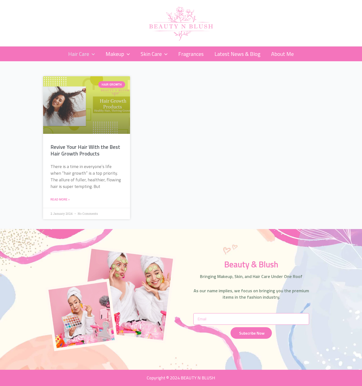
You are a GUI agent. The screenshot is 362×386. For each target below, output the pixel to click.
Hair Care (78, 54)
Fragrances (191, 54)
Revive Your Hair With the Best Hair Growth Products (85, 150)
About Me (282, 54)
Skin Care (151, 54)
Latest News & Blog (237, 54)
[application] (92, 53)
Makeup (115, 54)
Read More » (60, 199)
